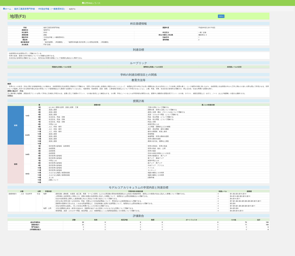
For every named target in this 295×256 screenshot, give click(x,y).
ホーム (8, 8)
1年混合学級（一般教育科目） (52, 8)
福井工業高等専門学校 (24, 8)
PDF (220, 16)
